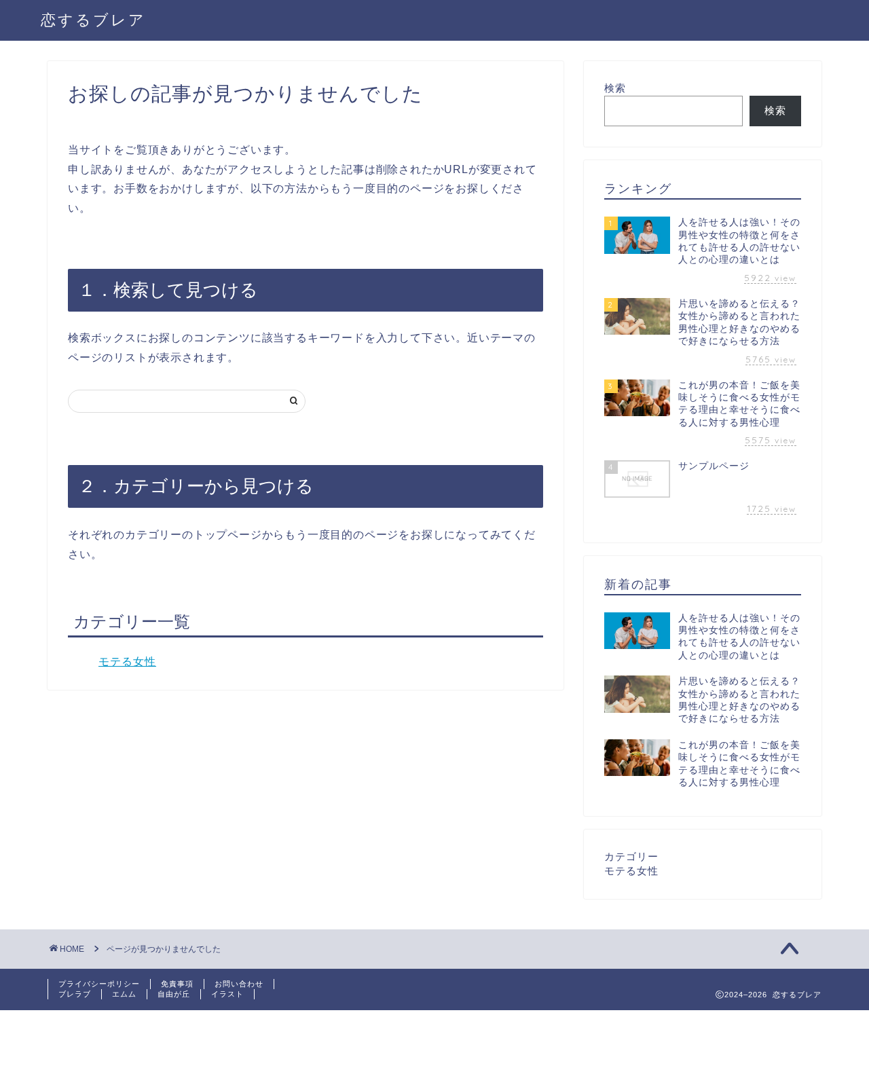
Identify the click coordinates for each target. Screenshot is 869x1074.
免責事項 (177, 984)
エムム (124, 994)
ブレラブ (74, 994)
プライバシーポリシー (99, 984)
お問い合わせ (239, 984)
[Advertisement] (247, 1040)
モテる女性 (127, 661)
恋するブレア (93, 19)
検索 (615, 88)
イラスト (227, 994)
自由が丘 (174, 994)
